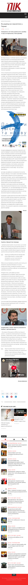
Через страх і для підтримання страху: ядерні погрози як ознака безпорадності (16, 566)
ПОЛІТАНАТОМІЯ (16, 518)
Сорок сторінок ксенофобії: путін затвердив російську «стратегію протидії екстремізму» (16, 529)
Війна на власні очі (12, 507)
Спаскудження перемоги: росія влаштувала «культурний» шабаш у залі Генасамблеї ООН (17, 482)
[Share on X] (3, 395)
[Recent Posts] (5, 439)
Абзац (9, 469)
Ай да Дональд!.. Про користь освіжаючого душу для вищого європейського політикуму (16, 501)
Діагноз (10, 451)
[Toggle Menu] (26, 17)
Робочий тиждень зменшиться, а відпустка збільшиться (6, 424)
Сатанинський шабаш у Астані (15, 537)
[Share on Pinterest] (11, 395)
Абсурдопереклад (12, 443)
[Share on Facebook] (7, 395)
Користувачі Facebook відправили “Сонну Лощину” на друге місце (19, 419)
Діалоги (10, 458)
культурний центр (8, 401)
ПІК (3, 29)
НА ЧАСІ (19, 443)
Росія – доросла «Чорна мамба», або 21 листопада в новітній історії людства (17, 546)
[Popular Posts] (14, 439)
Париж (14, 401)
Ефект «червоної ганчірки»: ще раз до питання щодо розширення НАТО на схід (17, 492)
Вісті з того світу (12, 497)
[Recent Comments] (22, 439)
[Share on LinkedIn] (16, 395)
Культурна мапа (5, 21)
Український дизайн (21, 401)
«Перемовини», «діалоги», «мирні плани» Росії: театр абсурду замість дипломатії (17, 473)
